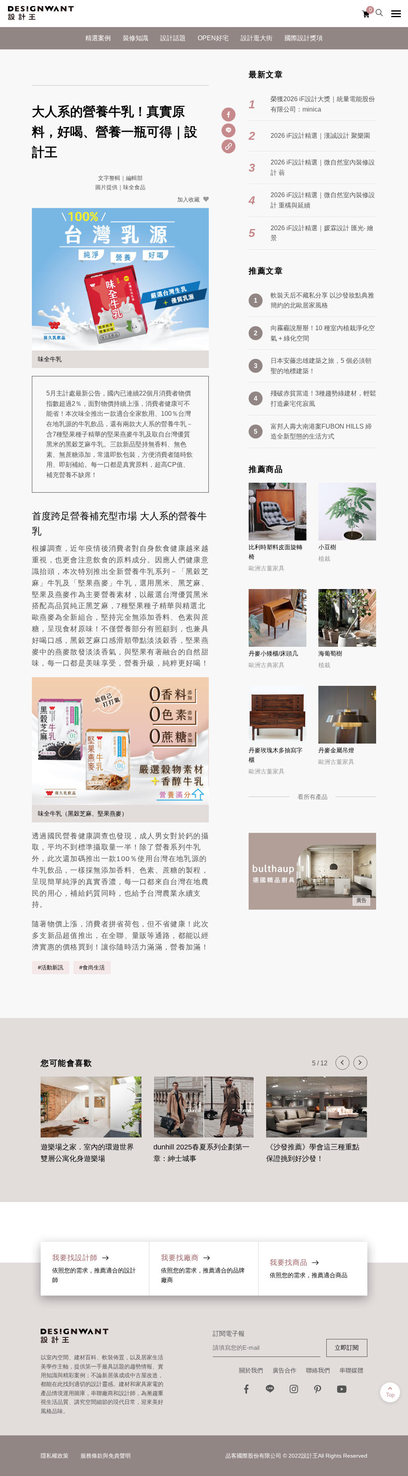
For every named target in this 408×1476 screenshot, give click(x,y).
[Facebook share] (228, 114)
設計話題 (173, 38)
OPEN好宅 (213, 38)
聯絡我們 (318, 1370)
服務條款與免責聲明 (105, 1456)
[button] (342, 1063)
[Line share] (228, 130)
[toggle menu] (396, 14)
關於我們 (251, 1370)
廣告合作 (284, 1370)
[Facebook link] (246, 1391)
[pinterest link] (318, 1391)
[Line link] (270, 1391)
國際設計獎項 (303, 38)
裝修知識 (135, 38)
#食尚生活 (92, 967)
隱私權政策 (55, 1456)
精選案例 (98, 38)
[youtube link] (342, 1391)
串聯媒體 (351, 1370)
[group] (91, 1115)
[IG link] (294, 1391)
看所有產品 (313, 796)
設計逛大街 (257, 38)
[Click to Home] (41, 13)
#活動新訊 (50, 967)
